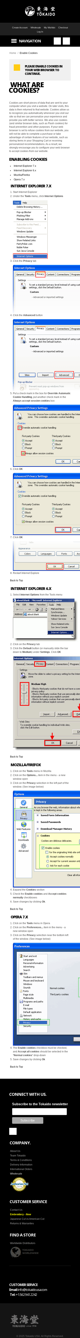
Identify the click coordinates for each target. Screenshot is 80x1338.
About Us (15, 1151)
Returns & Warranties (22, 1223)
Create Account (19, 27)
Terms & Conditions (21, 1160)
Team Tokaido (18, 1155)
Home (12, 53)
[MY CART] (66, 41)
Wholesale (36, 27)
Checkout (63, 27)
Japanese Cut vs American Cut (27, 1219)
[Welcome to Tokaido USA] (40, 11)
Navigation (30, 40)
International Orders (21, 1169)
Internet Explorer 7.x (25, 165)
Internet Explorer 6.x (25, 170)
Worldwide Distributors (22, 1243)
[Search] (57, 41)
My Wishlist (49, 27)
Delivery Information (21, 1164)
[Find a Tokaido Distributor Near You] (24, 1252)
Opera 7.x (19, 179)
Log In (40, 31)
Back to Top (16, 580)
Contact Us (16, 1209)
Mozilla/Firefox (22, 175)
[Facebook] (13, 1131)
